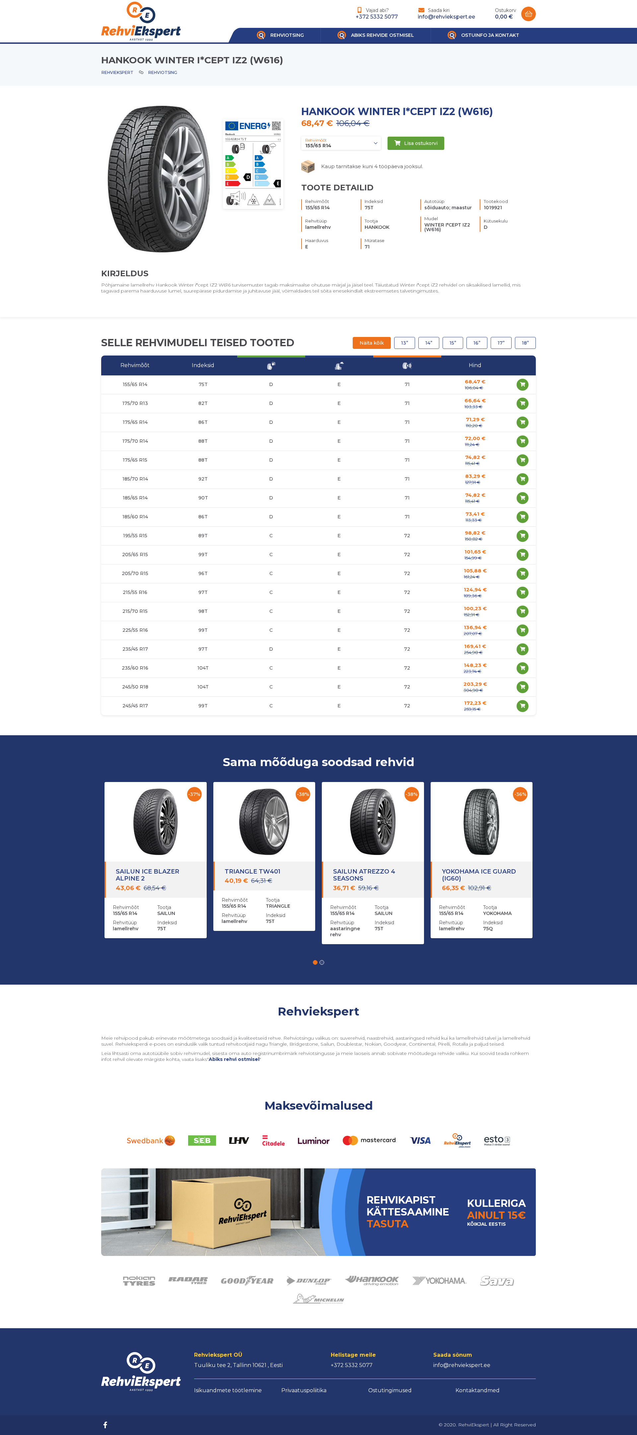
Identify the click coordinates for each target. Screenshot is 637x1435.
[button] (315, 962)
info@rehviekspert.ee (446, 17)
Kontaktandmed (478, 1390)
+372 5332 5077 (377, 17)
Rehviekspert (117, 72)
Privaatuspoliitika (303, 1390)
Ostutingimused (390, 1390)
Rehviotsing (162, 72)
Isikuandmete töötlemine (228, 1390)
